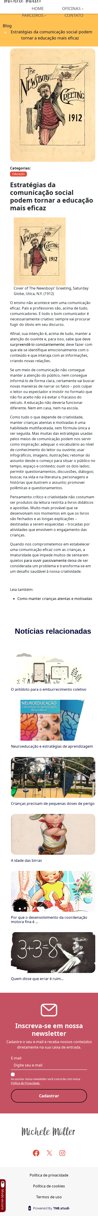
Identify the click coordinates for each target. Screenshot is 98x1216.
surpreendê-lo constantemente (37, 344)
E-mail (16, 1058)
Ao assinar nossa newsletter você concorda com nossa (45, 1081)
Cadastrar (49, 1095)
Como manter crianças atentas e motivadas (54, 598)
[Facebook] (36, 1153)
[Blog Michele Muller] (49, 1131)
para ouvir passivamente (45, 560)
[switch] (2, 1184)
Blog (7, 25)
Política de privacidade (49, 1175)
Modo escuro (2, 1199)
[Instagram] (62, 1152)
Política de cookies (49, 1186)
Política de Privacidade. (25, 1083)
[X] (49, 1152)
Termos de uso (49, 1196)
